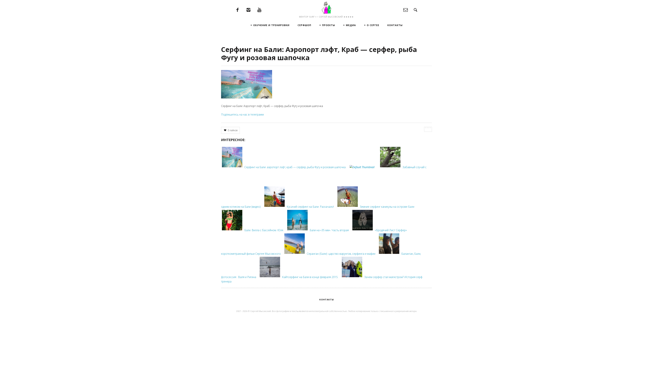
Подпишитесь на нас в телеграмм (242, 114)
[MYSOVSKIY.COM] (326, 7)
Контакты (395, 25)
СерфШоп (304, 25)
